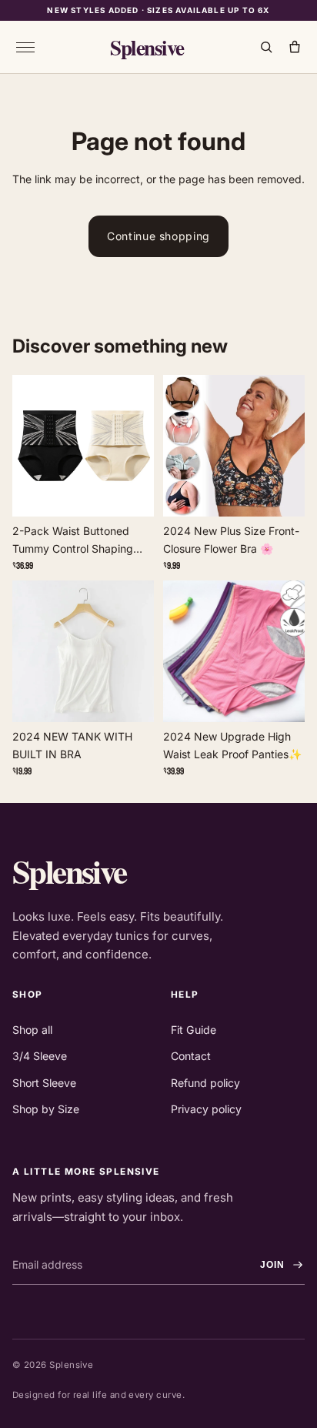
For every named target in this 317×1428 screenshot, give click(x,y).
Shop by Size (45, 1108)
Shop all (32, 1029)
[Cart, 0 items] (294, 47)
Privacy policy (206, 1108)
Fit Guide (193, 1029)
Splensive (147, 47)
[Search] (265, 47)
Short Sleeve (44, 1082)
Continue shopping (158, 235)
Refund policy (205, 1082)
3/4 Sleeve (39, 1055)
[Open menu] (25, 47)
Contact (191, 1055)
